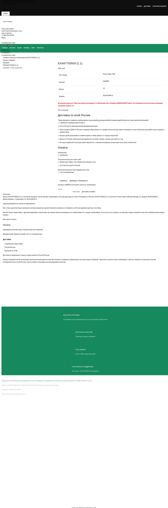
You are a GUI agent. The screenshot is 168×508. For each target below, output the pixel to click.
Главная (6, 57)
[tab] (76, 192)
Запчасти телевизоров (17, 57)
